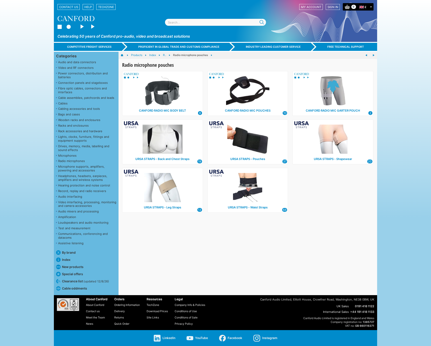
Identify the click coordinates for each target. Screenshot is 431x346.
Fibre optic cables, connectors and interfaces (82, 90)
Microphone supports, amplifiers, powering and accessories (81, 168)
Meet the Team (95, 317)
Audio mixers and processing (78, 211)
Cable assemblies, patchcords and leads (86, 97)
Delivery (119, 311)
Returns (119, 317)
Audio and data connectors (77, 62)
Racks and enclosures (73, 125)
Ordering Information (127, 305)
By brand (69, 252)
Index (66, 260)
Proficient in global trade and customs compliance (178, 46)
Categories (66, 56)
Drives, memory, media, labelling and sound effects (83, 148)
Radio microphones (71, 161)
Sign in (333, 7)
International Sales (336, 312)
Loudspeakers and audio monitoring (83, 222)
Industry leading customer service (273, 46)
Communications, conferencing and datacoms (83, 235)
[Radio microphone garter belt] (366, 55)
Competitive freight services (89, 46)
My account (311, 7)
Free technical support (345, 46)
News (89, 323)
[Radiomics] (373, 55)
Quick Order (121, 323)
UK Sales (342, 306)
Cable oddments (74, 288)
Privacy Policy (184, 323)
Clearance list (85, 281)
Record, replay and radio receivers (82, 191)
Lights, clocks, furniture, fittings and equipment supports (83, 138)
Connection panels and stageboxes (83, 82)
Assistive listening (71, 243)
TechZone (106, 7)
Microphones (67, 155)
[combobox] (215, 22)
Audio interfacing (70, 196)
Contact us (68, 7)
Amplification (67, 217)
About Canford (95, 305)
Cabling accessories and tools (79, 108)
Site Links (153, 317)
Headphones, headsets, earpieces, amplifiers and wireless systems (82, 178)
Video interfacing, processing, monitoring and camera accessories (87, 204)
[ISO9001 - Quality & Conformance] (68, 304)
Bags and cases (69, 114)
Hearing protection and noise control (84, 185)
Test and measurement (74, 228)
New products (73, 267)
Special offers (72, 274)
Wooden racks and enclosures (79, 120)
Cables (63, 103)
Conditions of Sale (186, 317)
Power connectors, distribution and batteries (83, 75)
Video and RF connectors (76, 67)
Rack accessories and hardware (80, 131)
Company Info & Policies (190, 305)
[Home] (124, 55)
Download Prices (157, 311)
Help (88, 7)
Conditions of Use (186, 311)
